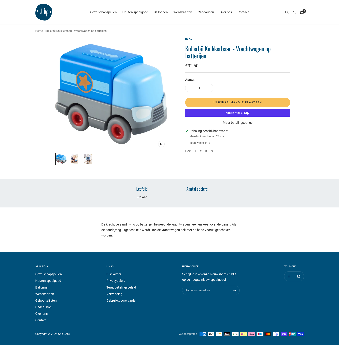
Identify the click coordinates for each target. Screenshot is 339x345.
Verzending (114, 294)
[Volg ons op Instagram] (299, 276)
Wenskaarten (182, 12)
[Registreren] (234, 290)
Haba (188, 39)
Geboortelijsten (46, 300)
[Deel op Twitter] (206, 151)
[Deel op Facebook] (196, 151)
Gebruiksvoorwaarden (121, 300)
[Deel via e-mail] (212, 151)
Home (39, 31)
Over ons (226, 12)
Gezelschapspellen (103, 12)
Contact (243, 12)
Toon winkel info (199, 142)
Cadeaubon (206, 12)
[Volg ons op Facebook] (289, 276)
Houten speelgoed (135, 12)
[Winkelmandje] (302, 12)
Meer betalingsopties (237, 122)
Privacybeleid (115, 281)
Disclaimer (113, 274)
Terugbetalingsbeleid (121, 287)
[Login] (294, 12)
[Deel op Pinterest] (200, 151)
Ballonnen (161, 12)
